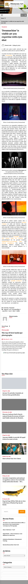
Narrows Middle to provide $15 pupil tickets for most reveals (14, 438)
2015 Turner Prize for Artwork (12, 238)
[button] (22, 15)
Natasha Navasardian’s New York (11, 544)
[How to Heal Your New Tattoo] (14, 449)
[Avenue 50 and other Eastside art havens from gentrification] (14, 383)
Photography (5, 330)
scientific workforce (16, 280)
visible (18, 311)
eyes (10, 311)
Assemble (16, 236)
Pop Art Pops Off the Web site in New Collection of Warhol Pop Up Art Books (14, 502)
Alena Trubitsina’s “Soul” (9, 529)
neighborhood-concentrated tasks (12, 241)
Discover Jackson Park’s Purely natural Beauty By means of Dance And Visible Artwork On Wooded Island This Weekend (13, 416)
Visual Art (4, 26)
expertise (4, 311)
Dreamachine (9, 55)
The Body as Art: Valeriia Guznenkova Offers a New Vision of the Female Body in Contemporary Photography (14, 524)
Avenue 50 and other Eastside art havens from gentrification (13, 394)
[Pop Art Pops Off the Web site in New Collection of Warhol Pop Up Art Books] (14, 491)
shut (14, 311)
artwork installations (8, 243)
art (10, 309)
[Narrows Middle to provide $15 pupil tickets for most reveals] (14, 427)
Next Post (5, 326)
